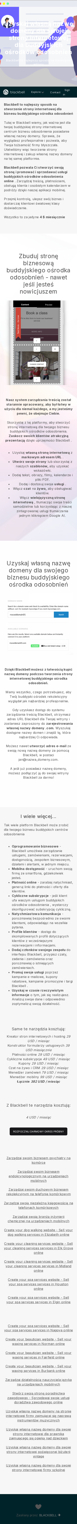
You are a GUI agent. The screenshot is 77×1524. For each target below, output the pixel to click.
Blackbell (48, 1515)
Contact (55, 92)
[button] (38, 160)
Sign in (66, 92)
